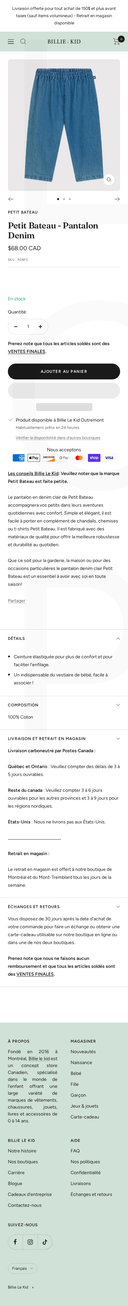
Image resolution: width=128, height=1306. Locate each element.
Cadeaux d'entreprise (30, 1194)
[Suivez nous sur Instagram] (30, 1241)
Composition (23, 705)
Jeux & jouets (84, 1106)
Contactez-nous (25, 1205)
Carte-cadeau (85, 1117)
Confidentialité (86, 1172)
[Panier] (116, 41)
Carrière (16, 1172)
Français (19, 1268)
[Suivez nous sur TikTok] (44, 1241)
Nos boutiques (23, 1162)
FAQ (75, 1151)
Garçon (78, 1095)
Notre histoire (22, 1151)
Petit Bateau (23, 212)
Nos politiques (85, 1162)
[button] (64, 391)
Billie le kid (39, 1058)
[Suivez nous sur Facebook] (15, 1241)
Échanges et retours (34, 907)
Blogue (15, 1183)
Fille (75, 1084)
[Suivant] (117, 199)
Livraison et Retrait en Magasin (47, 738)
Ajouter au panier (64, 371)
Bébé (76, 1073)
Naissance (81, 1062)
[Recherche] (23, 42)
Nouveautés (83, 1051)
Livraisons (81, 1183)
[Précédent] (10, 199)
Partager (16, 601)
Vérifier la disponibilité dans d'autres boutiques (58, 437)
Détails (16, 638)
